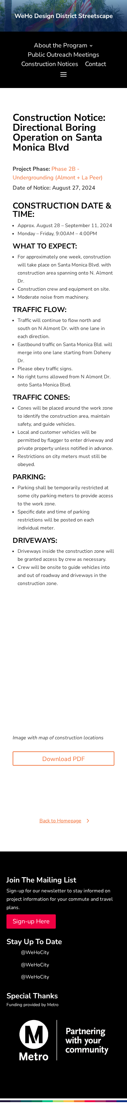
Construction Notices (49, 65)
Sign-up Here (31, 921)
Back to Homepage (60, 820)
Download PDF (63, 759)
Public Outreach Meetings (63, 56)
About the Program (60, 46)
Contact (95, 65)
